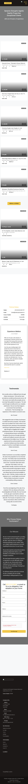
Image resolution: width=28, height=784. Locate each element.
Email (3, 597)
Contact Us (5, 746)
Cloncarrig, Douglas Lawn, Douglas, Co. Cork (12, 128)
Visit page (22, 319)
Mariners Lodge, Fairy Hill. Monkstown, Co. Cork (13, 261)
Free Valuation (6, 736)
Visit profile (21, 317)
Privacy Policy (12, 780)
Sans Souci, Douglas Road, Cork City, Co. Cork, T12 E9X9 (14, 93)
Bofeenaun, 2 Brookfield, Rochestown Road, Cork (13, 189)
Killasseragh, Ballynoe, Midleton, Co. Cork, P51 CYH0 (14, 158)
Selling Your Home (7, 728)
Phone (4, 602)
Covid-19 (5, 748)
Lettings (4, 734)
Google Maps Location (8, 771)
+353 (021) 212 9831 (7, 711)
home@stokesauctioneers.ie (17, 312)
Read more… (7, 367)
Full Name (4, 590)
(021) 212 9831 (11, 584)
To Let (4, 732)
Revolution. (19, 781)
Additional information (7, 616)
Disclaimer (16, 780)
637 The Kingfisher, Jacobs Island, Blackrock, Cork (13, 230)
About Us (5, 744)
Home (4, 742)
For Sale (4, 730)
